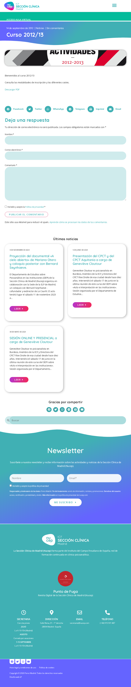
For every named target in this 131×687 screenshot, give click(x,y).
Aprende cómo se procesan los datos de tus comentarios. (78, 222)
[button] (114, 5)
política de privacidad (39, 485)
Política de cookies (46, 667)
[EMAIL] (79, 612)
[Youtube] (28, 661)
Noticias (40, 28)
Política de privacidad (34, 206)
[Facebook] (12, 661)
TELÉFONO (107, 619)
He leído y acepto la (30, 485)
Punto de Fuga (65, 591)
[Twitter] (17, 661)
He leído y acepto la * (26, 207)
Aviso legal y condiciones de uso (23, 667)
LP (21, 677)
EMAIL (79, 619)
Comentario (11, 165)
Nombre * (9, 134)
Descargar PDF (12, 89)
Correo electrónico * (14, 150)
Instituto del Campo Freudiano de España (89, 550)
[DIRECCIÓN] (51, 612)
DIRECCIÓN (51, 619)
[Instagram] (23, 661)
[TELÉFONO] (107, 612)
